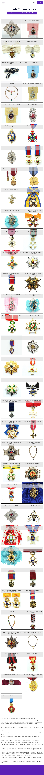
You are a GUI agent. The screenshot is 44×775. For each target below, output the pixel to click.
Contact (39, 2)
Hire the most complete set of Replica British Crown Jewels (22, 12)
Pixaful (32, 770)
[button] (11, 28)
